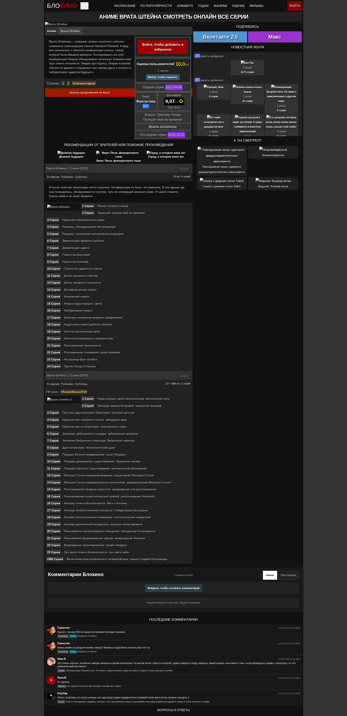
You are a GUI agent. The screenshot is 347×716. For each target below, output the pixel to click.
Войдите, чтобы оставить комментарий (174, 588)
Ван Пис (249, 63)
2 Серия (88, 212)
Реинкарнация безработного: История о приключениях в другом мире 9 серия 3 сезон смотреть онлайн (115, 670)
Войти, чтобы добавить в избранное (163, 47)
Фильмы (256, 5)
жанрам (220, 5)
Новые (270, 575)
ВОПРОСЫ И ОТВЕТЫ (173, 710)
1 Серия (88, 206)
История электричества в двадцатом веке (214, 122)
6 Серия (53, 240)
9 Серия (53, 261)
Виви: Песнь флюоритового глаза (118, 160)
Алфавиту (185, 5)
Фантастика (145, 101)
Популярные (288, 575)
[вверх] (184, 169)
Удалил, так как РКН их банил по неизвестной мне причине (91, 632)
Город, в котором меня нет (166, 156)
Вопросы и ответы (77, 636)
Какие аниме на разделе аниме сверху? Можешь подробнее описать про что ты (103, 647)
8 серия (213, 96)
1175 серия (247, 72)
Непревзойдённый (273, 155)
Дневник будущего (71, 156)
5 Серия (53, 233)
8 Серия (53, 254)
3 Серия (53, 219)
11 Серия (53, 275)
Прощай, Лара (215, 87)
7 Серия (53, 247)
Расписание (125, 5)
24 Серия (53, 366)
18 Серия (53, 324)
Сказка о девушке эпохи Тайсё (222, 186)
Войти (294, 5)
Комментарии (84, 83)
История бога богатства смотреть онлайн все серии (89, 686)
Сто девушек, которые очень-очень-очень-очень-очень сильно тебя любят (281, 122)
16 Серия (53, 310)
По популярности (156, 5)
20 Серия (53, 338)
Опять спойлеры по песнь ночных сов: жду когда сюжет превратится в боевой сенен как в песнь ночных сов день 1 (123, 697)
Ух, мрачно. (63, 682)
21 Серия (53, 345)
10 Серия (53, 268)
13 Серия (53, 289)
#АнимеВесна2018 (74, 391)
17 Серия (53, 317)
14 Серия (53, 296)
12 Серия (53, 282)
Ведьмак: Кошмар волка (273, 186)
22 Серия (53, 352)
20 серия (247, 101)
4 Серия (53, 226)
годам (203, 5)
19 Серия (53, 331)
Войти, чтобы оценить (162, 77)
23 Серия (53, 359)
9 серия (281, 110)
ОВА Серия (55, 559)
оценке (238, 5)
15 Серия (53, 303)
